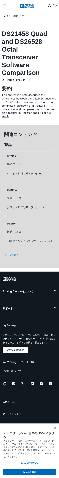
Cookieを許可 (29, 471)
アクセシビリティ (12, 414)
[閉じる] (55, 427)
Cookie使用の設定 (29, 462)
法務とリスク (9, 401)
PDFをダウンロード (19, 80)
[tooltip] (20, 164)
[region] (29, 450)
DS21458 (38, 98)
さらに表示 (10, 254)
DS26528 (7, 102)
